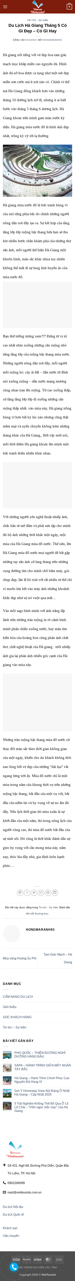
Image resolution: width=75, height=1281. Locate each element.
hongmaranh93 (52, 40)
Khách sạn (10, 1228)
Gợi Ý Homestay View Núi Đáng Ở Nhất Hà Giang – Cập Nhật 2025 (41, 1092)
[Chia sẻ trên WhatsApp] (20, 893)
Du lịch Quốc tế (13, 1214)
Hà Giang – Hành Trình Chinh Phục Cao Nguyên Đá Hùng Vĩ (41, 1079)
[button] (5, 6)
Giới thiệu (9, 1007)
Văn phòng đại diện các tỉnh (37, 1267)
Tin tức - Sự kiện (37, 20)
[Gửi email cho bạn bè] (41, 893)
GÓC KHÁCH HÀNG (17, 1017)
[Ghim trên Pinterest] (48, 893)
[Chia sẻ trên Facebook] (27, 893)
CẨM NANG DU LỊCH (18, 996)
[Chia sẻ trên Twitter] (34, 893)
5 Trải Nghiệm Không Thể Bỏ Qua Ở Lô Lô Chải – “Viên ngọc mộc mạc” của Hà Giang (41, 1107)
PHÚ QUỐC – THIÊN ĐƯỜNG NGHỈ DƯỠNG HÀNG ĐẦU (39, 1054)
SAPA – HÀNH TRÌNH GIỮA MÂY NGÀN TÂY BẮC (42, 1067)
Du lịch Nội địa (13, 1207)
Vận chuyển (11, 1235)
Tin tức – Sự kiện (14, 1027)
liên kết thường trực (37, 913)
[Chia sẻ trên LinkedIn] (55, 893)
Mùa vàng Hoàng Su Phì (19, 958)
